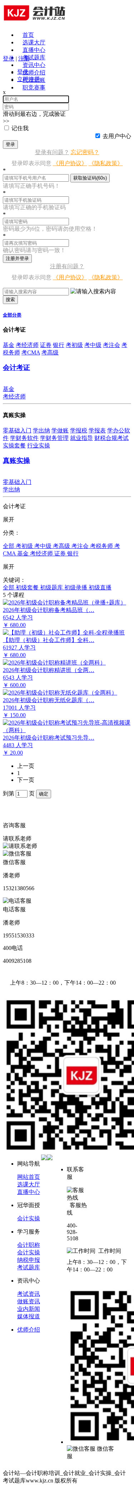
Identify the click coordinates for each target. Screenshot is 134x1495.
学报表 (97, 430)
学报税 (78, 430)
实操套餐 (14, 445)
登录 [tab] (23, 72)
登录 (10, 144)
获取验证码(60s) (90, 178)
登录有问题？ (52, 152)
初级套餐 (28, 587)
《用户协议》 (70, 163)
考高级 (50, 352)
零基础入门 (17, 430)
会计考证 (16, 367)
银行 (58, 345)
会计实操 (28, 1218)
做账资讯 (28, 1301)
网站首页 (28, 1177)
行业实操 (38, 445)
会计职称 (28, 1245)
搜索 (10, 299)
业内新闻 (28, 1309)
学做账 (60, 430)
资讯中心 (34, 65)
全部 (9, 546)
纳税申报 (28, 1260)
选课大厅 (34, 42)
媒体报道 (28, 1316)
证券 (45, 345)
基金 (8, 345)
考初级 (74, 345)
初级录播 (76, 587)
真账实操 (16, 460)
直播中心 (34, 50)
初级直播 (100, 587)
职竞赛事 (34, 87)
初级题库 (52, 587)
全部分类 (12, 315)
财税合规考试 (111, 438)
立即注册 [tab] (28, 79)
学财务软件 (24, 438)
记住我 (20, 128)
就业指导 (81, 438)
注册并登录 (17, 258)
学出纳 (41, 430)
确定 (43, 793)
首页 (28, 35)
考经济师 (27, 345)
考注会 (111, 345)
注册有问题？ (67, 266)
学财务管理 (54, 438)
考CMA (30, 352)
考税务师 (102, 546)
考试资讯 (28, 1294)
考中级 (92, 345)
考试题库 (34, 57)
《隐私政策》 (106, 163)
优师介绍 (34, 72)
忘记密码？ (85, 152)
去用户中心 (117, 136)
